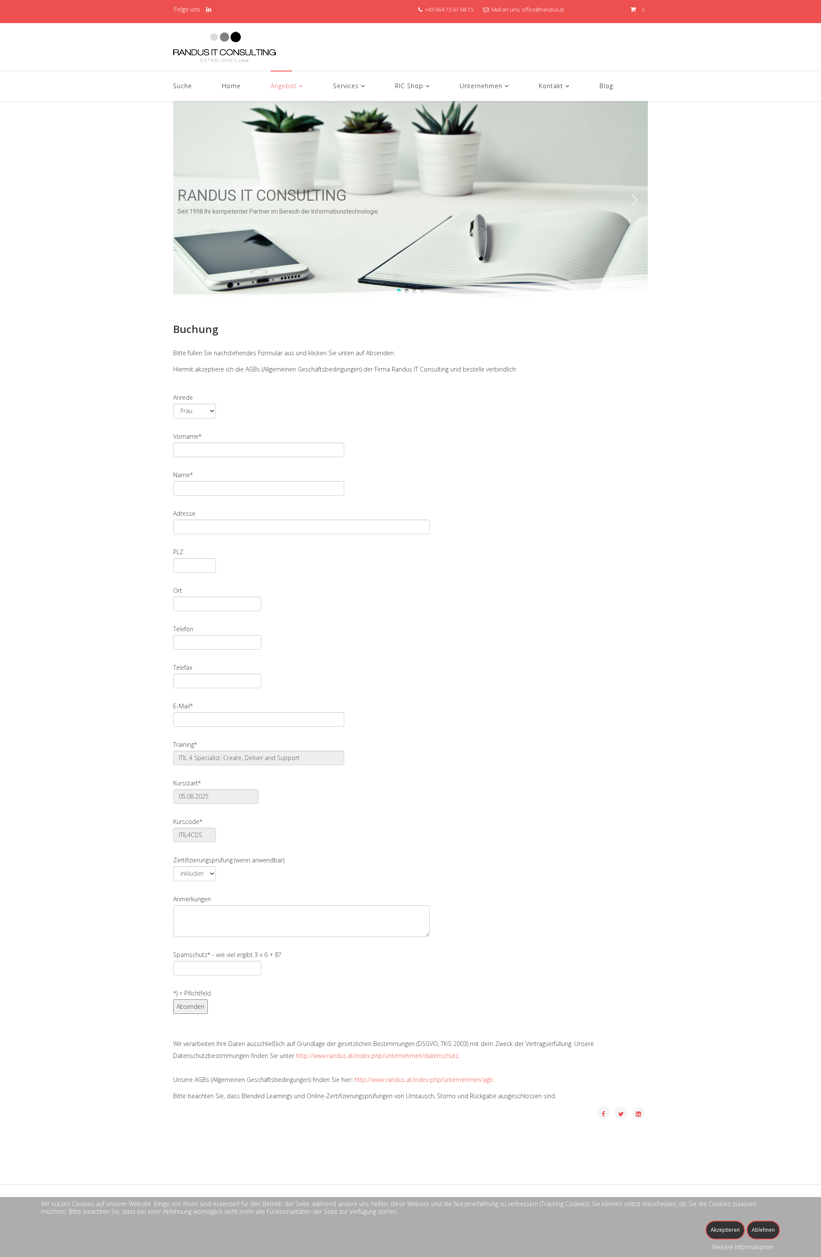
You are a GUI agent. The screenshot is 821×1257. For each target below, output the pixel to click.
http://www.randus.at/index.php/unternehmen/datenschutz (377, 1056)
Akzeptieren (725, 1229)
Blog (606, 86)
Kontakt (551, 86)
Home (231, 86)
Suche (182, 86)
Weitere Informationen (743, 1247)
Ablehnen (763, 1229)
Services (346, 86)
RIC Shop (409, 86)
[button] (186, 200)
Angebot (284, 86)
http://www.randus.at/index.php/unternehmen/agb (423, 1080)
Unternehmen (481, 86)
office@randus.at (543, 9)
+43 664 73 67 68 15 (449, 9)
